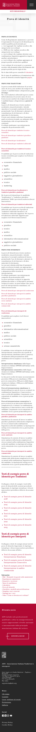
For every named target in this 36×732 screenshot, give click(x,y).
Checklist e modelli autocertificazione (15, 589)
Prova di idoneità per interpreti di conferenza (18, 290)
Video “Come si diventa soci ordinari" (15, 595)
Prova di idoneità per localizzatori (14, 140)
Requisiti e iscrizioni (9, 581)
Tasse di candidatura (9, 583)
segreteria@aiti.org (9, 683)
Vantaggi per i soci (8, 593)
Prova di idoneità (8, 587)
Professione (6, 702)
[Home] (11, 5)
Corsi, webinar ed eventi (11, 699)
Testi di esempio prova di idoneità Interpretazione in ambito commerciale (17, 568)
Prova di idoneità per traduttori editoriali (16, 144)
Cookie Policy (7, 725)
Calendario (29, 72)
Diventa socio (17, 636)
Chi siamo (6, 694)
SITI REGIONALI (17, 11)
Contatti (5, 697)
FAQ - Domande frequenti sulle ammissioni (17, 577)
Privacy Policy (7, 722)
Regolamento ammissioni (11, 579)
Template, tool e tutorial (11, 591)
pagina (29, 77)
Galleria (5, 705)
